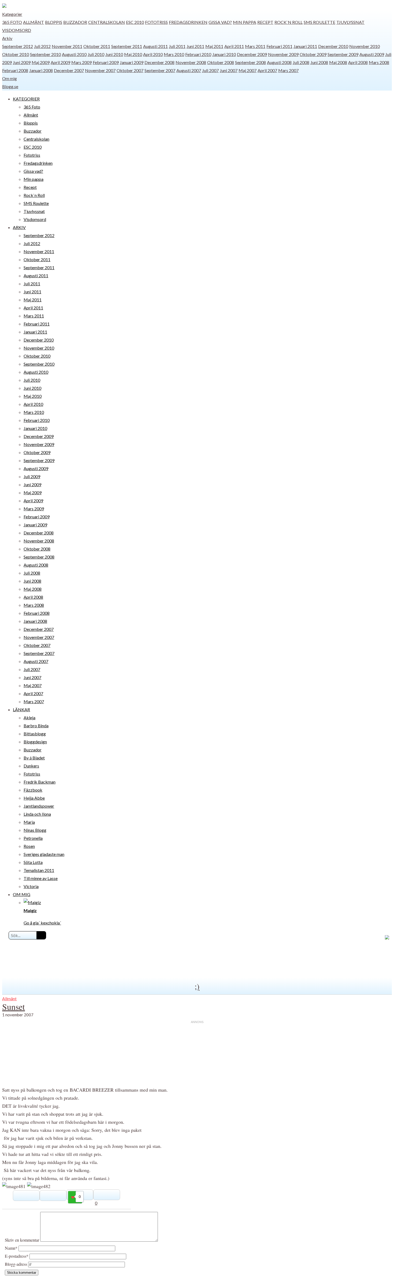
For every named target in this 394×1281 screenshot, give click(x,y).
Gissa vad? (220, 22)
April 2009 (60, 62)
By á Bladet (34, 757)
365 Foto (12, 22)
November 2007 (100, 70)
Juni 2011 (195, 46)
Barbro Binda (36, 725)
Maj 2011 (214, 46)
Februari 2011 (279, 46)
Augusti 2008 (279, 62)
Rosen (29, 846)
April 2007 (267, 70)
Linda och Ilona (37, 813)
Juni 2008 (319, 62)
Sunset (13, 1006)
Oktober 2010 (15, 54)
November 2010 (364, 46)
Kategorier (12, 14)
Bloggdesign (35, 741)
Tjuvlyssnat (350, 22)
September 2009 (343, 54)
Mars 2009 (81, 62)
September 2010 (45, 54)
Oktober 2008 (220, 62)
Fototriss (156, 22)
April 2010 (153, 54)
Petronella (33, 838)
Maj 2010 (133, 54)
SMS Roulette (319, 22)
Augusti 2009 (371, 54)
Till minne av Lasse (41, 878)
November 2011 (67, 46)
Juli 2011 (177, 46)
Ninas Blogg (35, 830)
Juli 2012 (42, 46)
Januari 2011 (305, 46)
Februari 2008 (15, 70)
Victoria (31, 886)
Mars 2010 (174, 54)
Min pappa (244, 22)
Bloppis (53, 22)
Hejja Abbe (34, 797)
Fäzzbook (33, 789)
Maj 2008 (338, 62)
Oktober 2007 (130, 70)
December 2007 (69, 70)
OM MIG (21, 894)
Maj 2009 (41, 62)
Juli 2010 (96, 54)
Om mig (9, 78)
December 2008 (159, 62)
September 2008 (250, 62)
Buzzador (75, 22)
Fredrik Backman (39, 781)
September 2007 (159, 70)
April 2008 (358, 62)
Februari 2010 (198, 54)
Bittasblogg (35, 733)
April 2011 (234, 46)
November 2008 (191, 62)
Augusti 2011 (155, 46)
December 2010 (333, 46)
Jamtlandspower (39, 805)
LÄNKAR (21, 709)
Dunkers (31, 765)
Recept (265, 22)
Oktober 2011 (96, 46)
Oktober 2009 (313, 54)
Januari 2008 (41, 70)
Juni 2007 (228, 70)
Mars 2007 (288, 70)
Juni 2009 (22, 62)
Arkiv (7, 38)
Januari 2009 (131, 62)
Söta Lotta (33, 862)
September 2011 (126, 46)
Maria (29, 822)
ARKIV (19, 227)
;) (197, 986)
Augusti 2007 (188, 70)
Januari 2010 (224, 54)
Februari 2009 (106, 62)
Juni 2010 (114, 54)
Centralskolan (106, 22)
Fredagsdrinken (188, 22)
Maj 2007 (248, 70)
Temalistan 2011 (39, 870)
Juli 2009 (32, 476)
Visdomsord (16, 30)
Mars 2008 (379, 62)
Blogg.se (10, 86)
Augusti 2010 (74, 54)
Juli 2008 (301, 62)
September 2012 (17, 46)
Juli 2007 (210, 70)
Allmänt (33, 22)
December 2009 (252, 54)
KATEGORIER (26, 98)
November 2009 (283, 54)
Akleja (29, 717)
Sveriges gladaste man (44, 854)
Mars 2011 (255, 46)
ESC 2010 (135, 22)
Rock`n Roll (288, 22)
